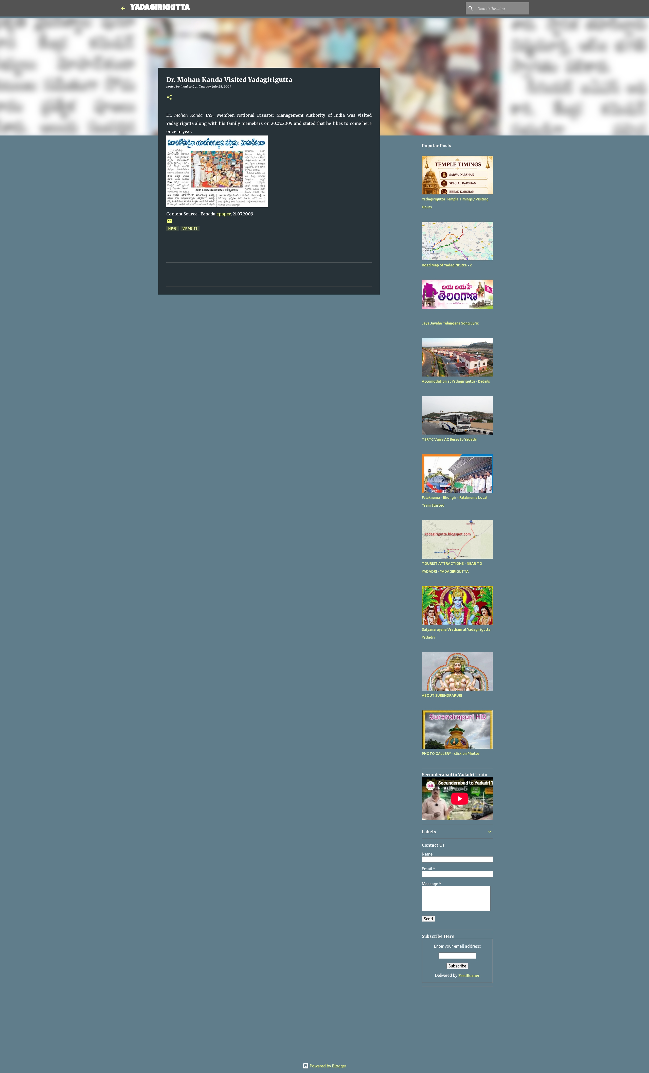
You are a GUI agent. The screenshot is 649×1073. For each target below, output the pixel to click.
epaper (224, 213)
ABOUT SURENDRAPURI (442, 695)
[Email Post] (169, 223)
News (172, 228)
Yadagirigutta (160, 8)
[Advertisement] (405, 291)
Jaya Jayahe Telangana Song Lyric (450, 323)
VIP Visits (190, 228)
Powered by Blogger (327, 1066)
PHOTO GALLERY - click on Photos (450, 754)
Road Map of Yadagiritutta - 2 (447, 265)
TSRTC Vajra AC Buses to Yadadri (449, 439)
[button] (169, 97)
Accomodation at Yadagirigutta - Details (456, 381)
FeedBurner (469, 975)
